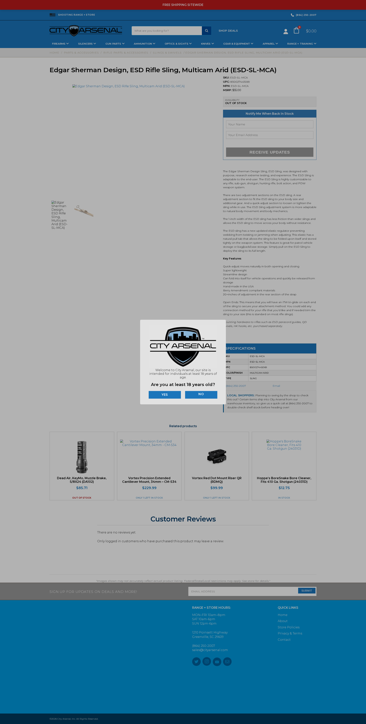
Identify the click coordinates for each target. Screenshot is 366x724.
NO (201, 394)
